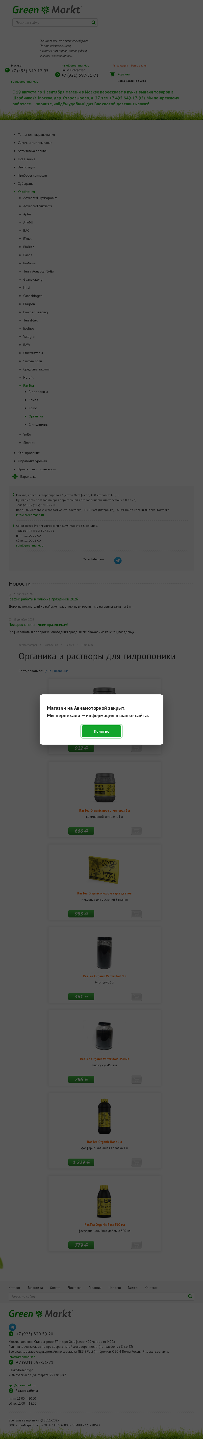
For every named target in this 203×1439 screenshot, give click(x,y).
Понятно (101, 731)
